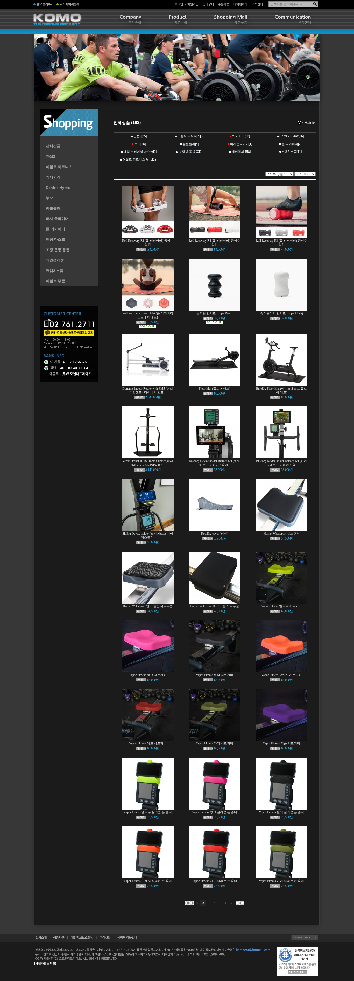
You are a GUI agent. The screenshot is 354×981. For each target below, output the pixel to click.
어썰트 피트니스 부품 (137, 159)
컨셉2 (50, 156)
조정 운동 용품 (58, 250)
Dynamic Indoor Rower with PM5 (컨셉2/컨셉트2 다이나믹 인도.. (147, 390)
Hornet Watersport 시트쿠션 (281, 533)
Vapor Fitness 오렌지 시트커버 (281, 675)
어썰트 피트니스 (59, 167)
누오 (49, 198)
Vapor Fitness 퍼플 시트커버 (281, 743)
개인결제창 (55, 260)
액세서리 (53, 177)
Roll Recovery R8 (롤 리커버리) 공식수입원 (147, 242)
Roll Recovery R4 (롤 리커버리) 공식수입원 (214, 242)
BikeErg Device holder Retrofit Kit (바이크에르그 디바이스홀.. (281, 463)
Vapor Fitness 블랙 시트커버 (214, 675)
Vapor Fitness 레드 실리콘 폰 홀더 (214, 881)
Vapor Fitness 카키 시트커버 (214, 743)
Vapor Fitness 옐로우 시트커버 (281, 606)
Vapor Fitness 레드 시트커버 (147, 743)
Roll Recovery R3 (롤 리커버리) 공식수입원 (281, 242)
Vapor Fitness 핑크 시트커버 (147, 675)
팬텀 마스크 (55, 239)
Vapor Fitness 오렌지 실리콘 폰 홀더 (148, 881)
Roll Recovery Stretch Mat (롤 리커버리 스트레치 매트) (147, 315)
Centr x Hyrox (58, 187)
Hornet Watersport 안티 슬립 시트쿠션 (148, 606)
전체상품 (53, 146)
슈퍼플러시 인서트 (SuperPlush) (281, 313)
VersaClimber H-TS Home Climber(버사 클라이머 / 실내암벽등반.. (147, 463)
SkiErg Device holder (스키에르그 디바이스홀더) (147, 535)
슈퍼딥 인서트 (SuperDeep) (214, 313)
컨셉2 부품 (54, 270)
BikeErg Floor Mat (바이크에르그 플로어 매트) (281, 390)
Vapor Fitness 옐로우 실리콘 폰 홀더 (148, 812)
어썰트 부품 (55, 281)
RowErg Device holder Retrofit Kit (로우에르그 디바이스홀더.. (214, 463)
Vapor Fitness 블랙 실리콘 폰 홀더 (281, 812)
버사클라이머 (239, 144)
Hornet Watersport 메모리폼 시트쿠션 (214, 606)
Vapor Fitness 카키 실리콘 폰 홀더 (281, 881)
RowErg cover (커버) (214, 533)
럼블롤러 (53, 208)
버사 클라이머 (57, 219)
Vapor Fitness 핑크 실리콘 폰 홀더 (214, 812)
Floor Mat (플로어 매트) (214, 388)
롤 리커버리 (55, 229)
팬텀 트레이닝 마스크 (138, 152)
